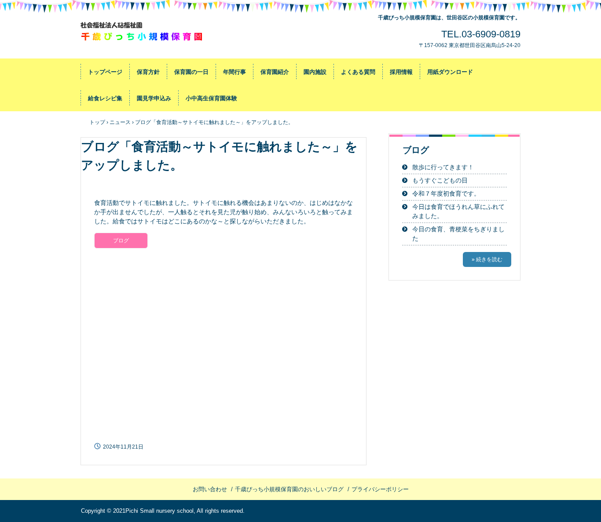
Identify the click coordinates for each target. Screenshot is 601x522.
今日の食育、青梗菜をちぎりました (458, 234)
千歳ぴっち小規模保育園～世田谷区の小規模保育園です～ (142, 33)
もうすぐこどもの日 (440, 180)
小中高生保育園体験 (211, 98)
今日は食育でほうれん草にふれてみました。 (458, 211)
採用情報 (401, 72)
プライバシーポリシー (380, 489)
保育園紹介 (274, 72)
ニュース (120, 122)
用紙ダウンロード (450, 72)
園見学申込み (154, 98)
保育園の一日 (191, 72)
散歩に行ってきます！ (443, 167)
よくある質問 (358, 72)
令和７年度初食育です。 (446, 193)
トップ (97, 122)
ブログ (121, 240)
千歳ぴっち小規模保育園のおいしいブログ (289, 489)
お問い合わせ (210, 489)
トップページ (105, 72)
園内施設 (315, 72)
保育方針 (148, 72)
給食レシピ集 (105, 98)
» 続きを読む (487, 259)
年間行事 (234, 72)
